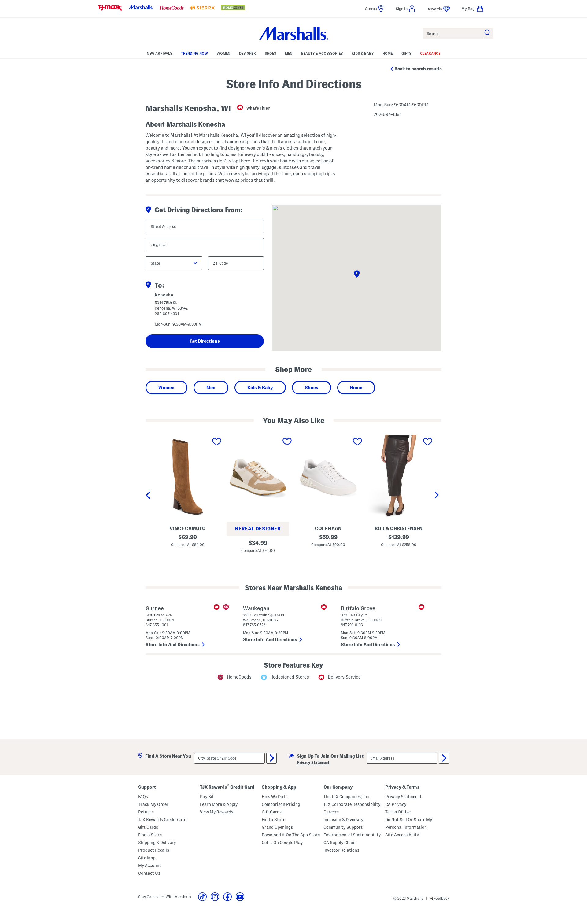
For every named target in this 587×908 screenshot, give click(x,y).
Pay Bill (207, 796)
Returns (146, 811)
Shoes (311, 387)
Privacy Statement (313, 763)
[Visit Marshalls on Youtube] (240, 896)
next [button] (437, 495)
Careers (331, 811)
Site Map (147, 857)
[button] (405, 9)
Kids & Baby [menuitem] (363, 53)
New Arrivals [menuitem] (159, 53)
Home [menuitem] (387, 53)
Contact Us (149, 873)
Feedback (441, 898)
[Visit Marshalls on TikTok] (202, 896)
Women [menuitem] (223, 53)
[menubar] (293, 53)
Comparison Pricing (281, 804)
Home (356, 387)
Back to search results (418, 68)
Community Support (343, 827)
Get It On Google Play (282, 842)
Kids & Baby (260, 387)
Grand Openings (277, 827)
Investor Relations (341, 850)
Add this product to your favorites (217, 441)
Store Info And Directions (173, 644)
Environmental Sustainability (352, 834)
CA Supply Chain (339, 842)
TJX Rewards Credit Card (162, 819)
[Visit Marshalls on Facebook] (227, 896)
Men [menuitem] (288, 53)
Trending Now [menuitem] (194, 53)
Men (211, 387)
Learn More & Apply (219, 804)
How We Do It (274, 796)
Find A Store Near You (168, 756)
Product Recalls (153, 850)
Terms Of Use (398, 811)
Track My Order (153, 804)
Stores (371, 8)
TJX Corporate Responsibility (351, 804)
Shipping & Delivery (157, 842)
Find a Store (150, 834)
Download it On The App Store (291, 834)
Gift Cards (148, 827)
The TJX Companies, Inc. (347, 796)
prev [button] (149, 495)
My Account (149, 865)
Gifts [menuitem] (406, 53)
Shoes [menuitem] (270, 53)
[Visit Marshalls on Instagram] (215, 896)
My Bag (467, 8)
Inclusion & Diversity (343, 819)
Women (166, 387)
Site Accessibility (402, 834)
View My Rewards (216, 811)
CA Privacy (395, 804)
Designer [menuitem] (247, 53)
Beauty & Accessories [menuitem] (322, 53)
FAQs (143, 796)
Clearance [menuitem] (430, 53)
